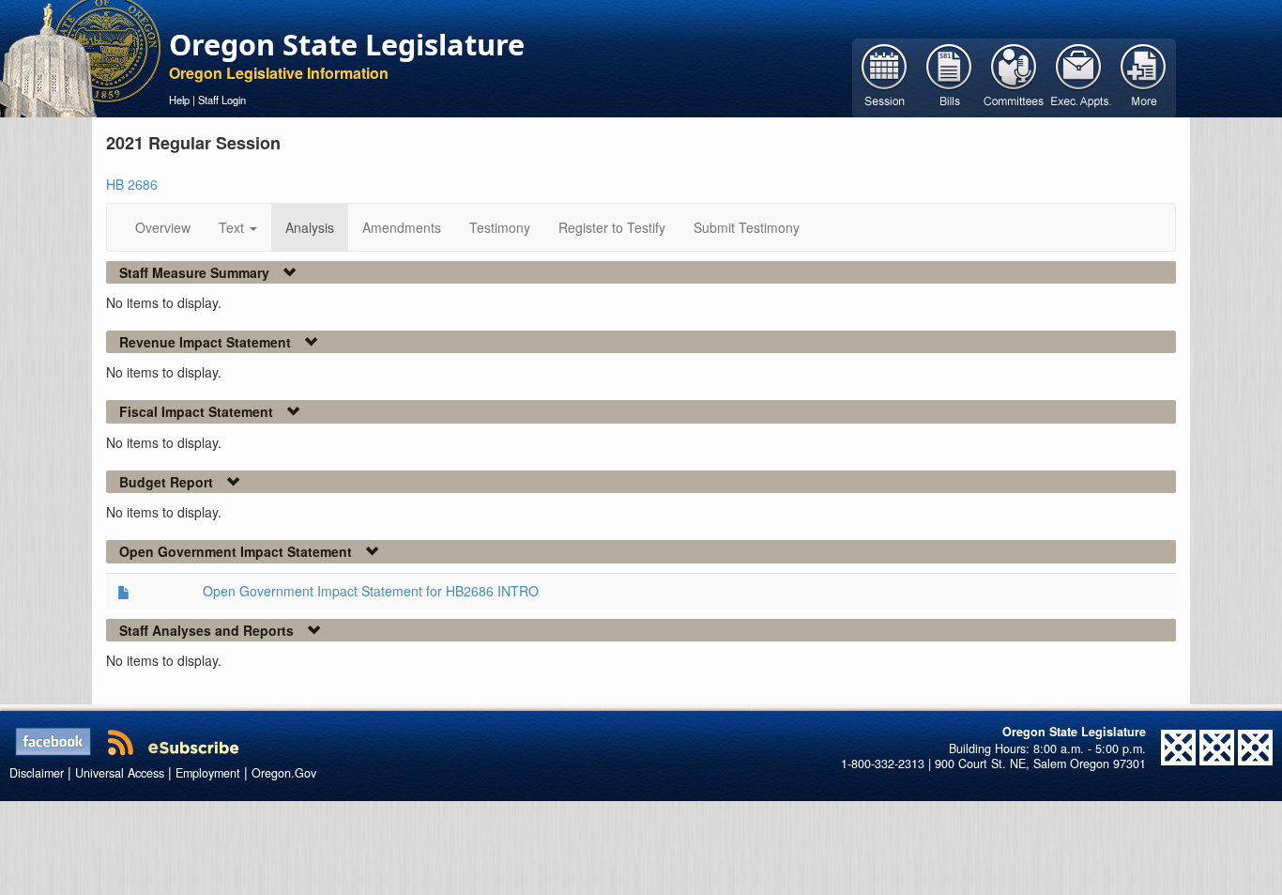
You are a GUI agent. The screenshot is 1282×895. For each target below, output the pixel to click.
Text (233, 227)
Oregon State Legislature (347, 44)
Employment (208, 772)
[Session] (884, 76)
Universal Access (119, 772)
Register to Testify (611, 227)
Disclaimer (36, 772)
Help (179, 99)
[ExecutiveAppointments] (1078, 76)
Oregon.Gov (284, 772)
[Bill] (949, 76)
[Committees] (1014, 76)
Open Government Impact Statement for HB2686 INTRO (371, 590)
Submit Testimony (747, 227)
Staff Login (222, 99)
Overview (163, 227)
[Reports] (1143, 76)
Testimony (499, 227)
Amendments (401, 227)
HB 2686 (132, 184)
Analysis (309, 227)
